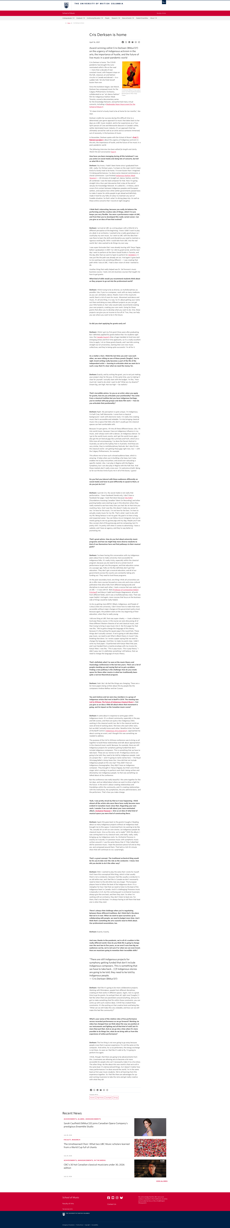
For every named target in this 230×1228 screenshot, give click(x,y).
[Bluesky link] (122, 1198)
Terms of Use (79, 1225)
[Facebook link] (109, 1198)
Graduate (79, 18)
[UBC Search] (164, 2)
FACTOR (128, 498)
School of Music (68, 13)
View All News (162, 1181)
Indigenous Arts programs (116, 731)
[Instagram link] (118, 1198)
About (152, 18)
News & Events (126, 18)
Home (63, 22)
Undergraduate (67, 18)
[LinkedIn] (129, 42)
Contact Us (111, 1204)
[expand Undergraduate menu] (73, 18)
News (68, 23)
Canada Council (103, 337)
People (107, 18)
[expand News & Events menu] (133, 18)
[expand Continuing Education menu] (102, 18)
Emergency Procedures (68, 1225)
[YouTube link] (113, 1198)
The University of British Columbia (66, 5)
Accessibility (95, 1225)
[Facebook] (122, 42)
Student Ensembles (142, 18)
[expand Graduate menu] (84, 18)
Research (114, 18)
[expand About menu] (156, 18)
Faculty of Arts (161, 13)
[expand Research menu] (119, 18)
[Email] (132, 42)
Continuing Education (93, 18)
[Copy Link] (135, 42)
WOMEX (131, 255)
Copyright (87, 1225)
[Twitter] (126, 42)
